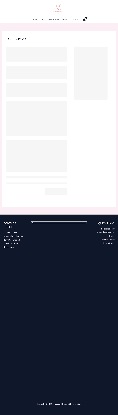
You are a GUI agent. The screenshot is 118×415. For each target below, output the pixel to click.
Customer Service (107, 239)
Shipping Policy (108, 229)
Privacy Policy (109, 243)
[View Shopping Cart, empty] (84, 19)
